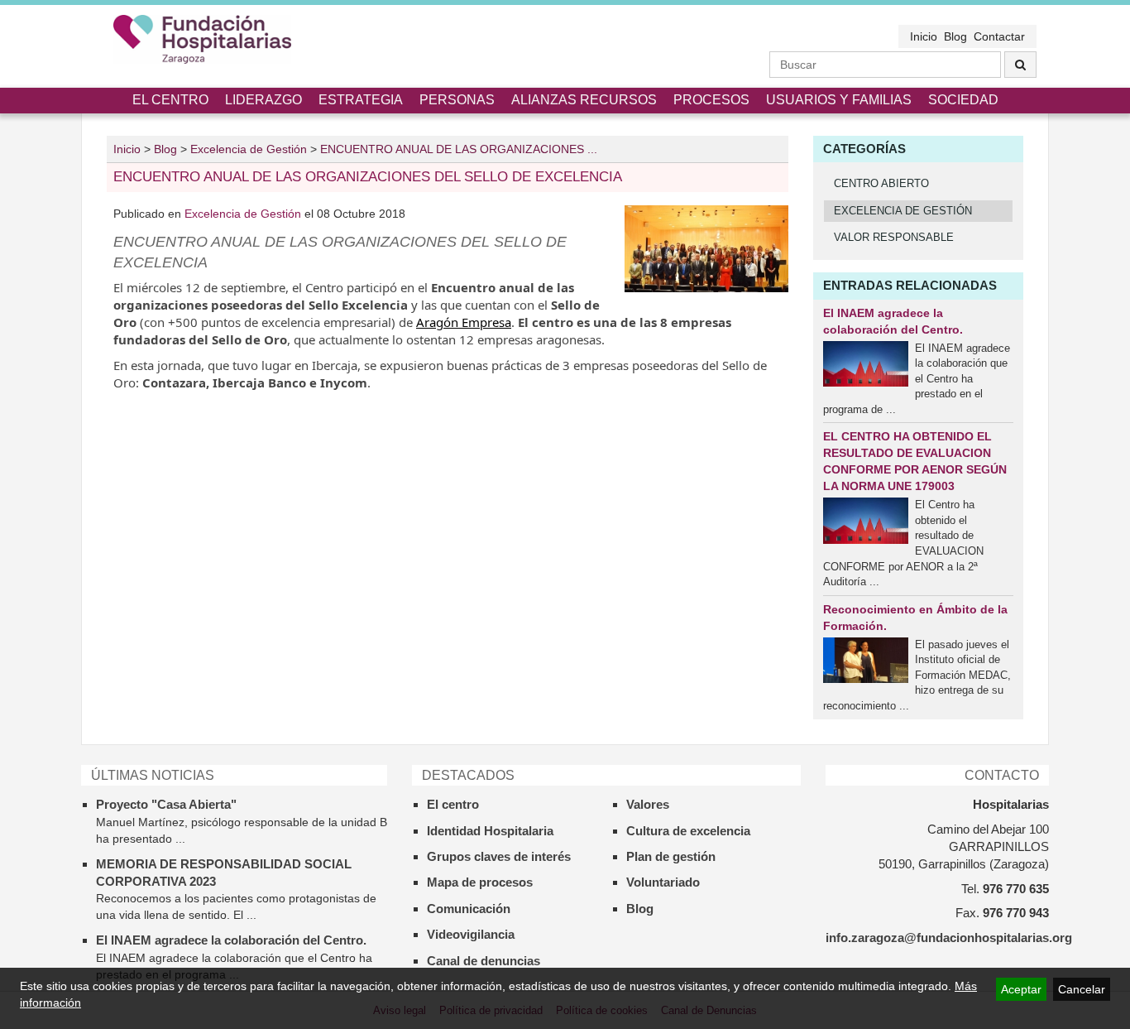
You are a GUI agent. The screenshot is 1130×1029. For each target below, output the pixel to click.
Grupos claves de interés (499, 856)
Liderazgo (263, 100)
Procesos (711, 100)
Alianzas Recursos (584, 100)
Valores (647, 804)
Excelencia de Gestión (244, 213)
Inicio (923, 36)
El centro (170, 100)
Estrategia (360, 100)
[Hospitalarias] (202, 39)
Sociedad (963, 100)
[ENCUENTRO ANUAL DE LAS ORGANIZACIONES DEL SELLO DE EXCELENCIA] (706, 248)
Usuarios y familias (839, 100)
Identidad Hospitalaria (490, 831)
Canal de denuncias (483, 961)
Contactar (999, 36)
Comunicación (468, 909)
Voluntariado (663, 882)
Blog (955, 36)
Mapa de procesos (480, 882)
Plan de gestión (671, 856)
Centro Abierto (881, 183)
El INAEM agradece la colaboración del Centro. (231, 940)
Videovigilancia (471, 934)
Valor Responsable (894, 237)
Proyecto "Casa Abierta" (166, 804)
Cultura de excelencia (688, 831)
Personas (457, 100)
